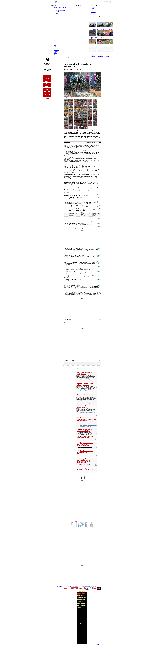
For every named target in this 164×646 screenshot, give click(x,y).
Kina (55, 46)
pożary (92, 9)
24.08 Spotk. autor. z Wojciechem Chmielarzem (78, 7)
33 (96, 465)
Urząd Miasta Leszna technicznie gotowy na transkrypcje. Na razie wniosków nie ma (86, 419)
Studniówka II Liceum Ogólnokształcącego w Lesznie (102, 56)
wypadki (93, 8)
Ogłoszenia (56, 51)
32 (96, 471)
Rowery (73, 58)
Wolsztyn (47, 91)
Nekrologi (56, 52)
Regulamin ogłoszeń (77, 586)
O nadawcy (93, 586)
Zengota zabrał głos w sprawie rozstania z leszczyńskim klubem (85, 444)
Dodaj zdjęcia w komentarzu (95, 190)
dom (54, 55)
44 (96, 447)
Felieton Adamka (47, 95)
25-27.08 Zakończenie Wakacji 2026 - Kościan (79, 8)
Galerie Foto (56, 50)
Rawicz (47, 86)
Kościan (47, 78)
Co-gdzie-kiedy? (57, 48)
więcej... (109, 22)
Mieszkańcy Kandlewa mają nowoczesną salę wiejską (85, 395)
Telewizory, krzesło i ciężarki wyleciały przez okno (85, 384)
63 (96, 440)
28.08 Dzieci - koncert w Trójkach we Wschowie (78, 12)
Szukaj (55, 45)
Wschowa (47, 89)
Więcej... (99, 644)
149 (95, 433)
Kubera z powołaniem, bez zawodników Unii (84, 406)
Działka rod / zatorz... (81, 526)
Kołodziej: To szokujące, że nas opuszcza (85, 468)
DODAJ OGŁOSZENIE (82, 591)
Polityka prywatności (86, 586)
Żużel (78, 375)
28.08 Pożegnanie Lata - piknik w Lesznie (78, 9)
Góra (47, 84)
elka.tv (55, 54)
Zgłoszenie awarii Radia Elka (58, 586)
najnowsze (93, 7)
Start (67, 58)
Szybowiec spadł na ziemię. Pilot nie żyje (85, 437)
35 (96, 455)
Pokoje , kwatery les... (81, 523)
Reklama (55, 53)
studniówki (93, 12)
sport (92, 10)
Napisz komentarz (84, 190)
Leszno (47, 76)
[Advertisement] (82, 33)
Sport (47, 98)
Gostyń (47, 81)
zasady (100, 319)
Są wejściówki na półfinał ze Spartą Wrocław (59, 14)
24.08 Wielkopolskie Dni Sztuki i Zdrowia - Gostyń (79, 6)
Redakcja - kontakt (68, 586)
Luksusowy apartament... (81, 525)
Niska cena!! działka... (81, 524)
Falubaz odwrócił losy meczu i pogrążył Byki (85, 430)
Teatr (55, 47)
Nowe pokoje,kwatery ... (81, 522)
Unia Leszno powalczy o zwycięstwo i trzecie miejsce (85, 452)
